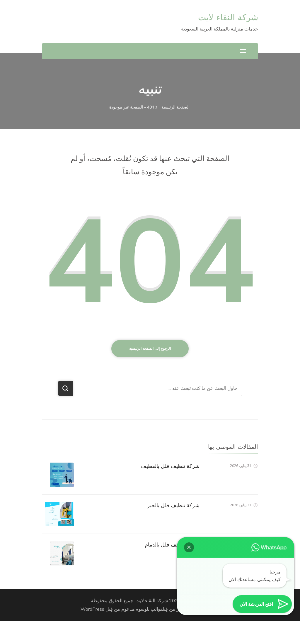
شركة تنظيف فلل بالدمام (172, 544)
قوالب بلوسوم (149, 609)
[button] (189, 547)
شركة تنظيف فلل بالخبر (173, 505)
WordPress (92, 609)
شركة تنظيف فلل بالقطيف (170, 466)
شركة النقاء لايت (228, 17)
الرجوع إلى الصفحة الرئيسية (150, 348)
